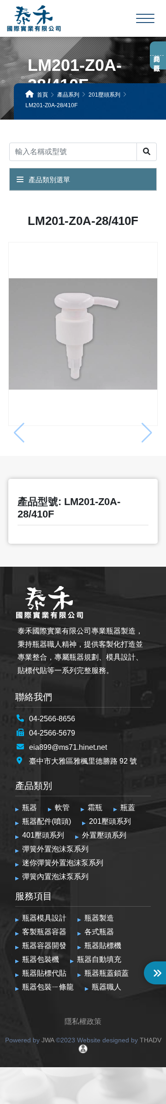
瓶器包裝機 (40, 959)
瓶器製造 (99, 918)
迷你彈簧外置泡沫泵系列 (62, 863)
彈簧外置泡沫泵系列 (55, 849)
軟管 (62, 807)
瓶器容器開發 (44, 945)
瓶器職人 (106, 987)
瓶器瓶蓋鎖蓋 (106, 973)
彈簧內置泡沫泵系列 (55, 876)
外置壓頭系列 (104, 835)
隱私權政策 (83, 1021)
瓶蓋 (127, 807)
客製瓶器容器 (44, 932)
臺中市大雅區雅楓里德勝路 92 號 (83, 761)
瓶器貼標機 (102, 945)
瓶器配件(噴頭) (46, 821)
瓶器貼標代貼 (44, 973)
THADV (150, 1040)
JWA (47, 1040)
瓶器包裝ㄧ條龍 (48, 987)
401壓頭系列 (43, 835)
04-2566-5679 (52, 733)
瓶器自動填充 (99, 959)
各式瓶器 (99, 932)
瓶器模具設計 (44, 918)
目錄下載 (157, 60)
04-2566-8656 (52, 719)
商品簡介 (157, 50)
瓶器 (29, 807)
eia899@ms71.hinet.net (68, 747)
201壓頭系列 (110, 821)
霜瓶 (95, 807)
